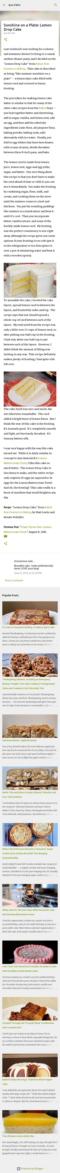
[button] (5, 39)
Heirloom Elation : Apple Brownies (19, 740)
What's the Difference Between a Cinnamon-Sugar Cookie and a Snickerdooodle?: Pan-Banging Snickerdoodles (27, 853)
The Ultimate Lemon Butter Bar (18, 1136)
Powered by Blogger (31, 1168)
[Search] (56, 5)
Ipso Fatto (14, 5)
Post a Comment (14, 580)
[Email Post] (5, 537)
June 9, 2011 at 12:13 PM (28, 573)
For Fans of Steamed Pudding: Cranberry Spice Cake (28, 627)
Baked (43, 108)
